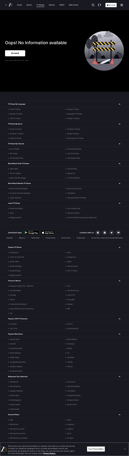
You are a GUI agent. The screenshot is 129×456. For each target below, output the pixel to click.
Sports (29, 5)
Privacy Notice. (49, 453)
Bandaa (70, 304)
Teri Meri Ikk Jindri (73, 178)
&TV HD (70, 324)
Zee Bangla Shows (73, 158)
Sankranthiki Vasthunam (18, 304)
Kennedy (13, 295)
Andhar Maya (14, 357)
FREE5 (61, 5)
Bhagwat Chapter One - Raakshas (21, 286)
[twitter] (111, 232)
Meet (11, 213)
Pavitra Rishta (72, 169)
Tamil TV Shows (15, 118)
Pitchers (70, 366)
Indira (69, 262)
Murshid (13, 344)
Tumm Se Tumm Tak (17, 257)
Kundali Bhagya (15, 271)
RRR (68, 309)
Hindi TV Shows (15, 109)
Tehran (12, 300)
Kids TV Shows (72, 271)
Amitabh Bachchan (73, 395)
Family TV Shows (15, 138)
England (70, 429)
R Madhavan (14, 382)
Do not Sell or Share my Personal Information (107, 238)
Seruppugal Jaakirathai (18, 362)
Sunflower (70, 357)
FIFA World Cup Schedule (18, 438)
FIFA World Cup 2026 (17, 429)
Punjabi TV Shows (73, 118)
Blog (11, 420)
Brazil (69, 433)
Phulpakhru (71, 193)
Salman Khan (14, 395)
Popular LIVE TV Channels (17, 318)
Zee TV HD (13, 328)
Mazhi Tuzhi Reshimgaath (19, 189)
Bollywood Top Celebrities (18, 376)
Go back (15, 53)
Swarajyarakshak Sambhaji (76, 198)
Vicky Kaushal (14, 409)
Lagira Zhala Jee (15, 198)
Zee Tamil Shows (73, 153)
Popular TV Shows (14, 247)
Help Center (35, 238)
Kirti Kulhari (71, 391)
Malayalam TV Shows (74, 114)
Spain (69, 420)
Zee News (13, 324)
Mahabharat (14, 252)
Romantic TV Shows (16, 134)
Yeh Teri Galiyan (15, 173)
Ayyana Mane (14, 339)
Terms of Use (66, 238)
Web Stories (14, 424)
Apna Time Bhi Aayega (18, 178)
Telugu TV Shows (73, 109)
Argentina (70, 424)
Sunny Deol (71, 382)
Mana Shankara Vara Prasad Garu (22, 309)
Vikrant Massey (15, 386)
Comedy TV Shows (73, 129)
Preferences (81, 238)
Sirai (68, 286)
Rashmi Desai (72, 404)
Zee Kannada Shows (74, 149)
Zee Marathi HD (72, 328)
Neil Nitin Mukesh (73, 386)
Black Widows (72, 339)
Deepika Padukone (16, 391)
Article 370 (71, 295)
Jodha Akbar (14, 169)
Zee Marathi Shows (16, 158)
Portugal (70, 438)
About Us (22, 238)
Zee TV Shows (15, 149)
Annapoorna (71, 257)
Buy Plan (112, 5)
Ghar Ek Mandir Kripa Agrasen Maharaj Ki (81, 217)
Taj (68, 353)
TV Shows (40, 5)
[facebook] (98, 232)
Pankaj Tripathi (15, 404)
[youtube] (118, 232)
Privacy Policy (50, 238)
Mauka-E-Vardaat (73, 213)
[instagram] (104, 232)
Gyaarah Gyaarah (16, 348)
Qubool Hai (71, 173)
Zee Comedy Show (73, 208)
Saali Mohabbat (15, 290)
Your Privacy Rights (96, 449)
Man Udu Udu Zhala (74, 189)
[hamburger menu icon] (122, 5)
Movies (52, 5)
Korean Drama (72, 266)
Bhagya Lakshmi (15, 217)
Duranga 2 (71, 344)
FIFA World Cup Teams (18, 433)
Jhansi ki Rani (14, 262)
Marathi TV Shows (16, 114)
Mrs (11, 313)
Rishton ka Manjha (16, 208)
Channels (9, 238)
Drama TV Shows (16, 129)
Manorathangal (15, 353)
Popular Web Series (15, 334)
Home (19, 5)
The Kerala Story (73, 290)
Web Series (73, 5)
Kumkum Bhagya (16, 266)
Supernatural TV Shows (75, 138)
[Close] (125, 449)
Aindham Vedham (16, 366)
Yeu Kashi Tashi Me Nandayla (20, 193)
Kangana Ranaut (73, 400)
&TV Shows (14, 153)
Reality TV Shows (73, 134)
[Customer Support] (99, 5)
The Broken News (16, 371)
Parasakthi (71, 300)
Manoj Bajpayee (15, 400)
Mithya (69, 348)
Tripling (69, 362)
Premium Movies (14, 280)
